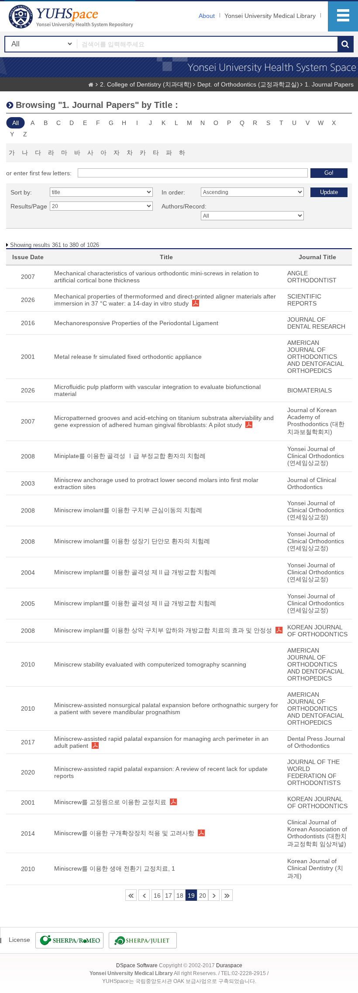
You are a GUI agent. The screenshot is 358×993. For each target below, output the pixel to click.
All (15, 122)
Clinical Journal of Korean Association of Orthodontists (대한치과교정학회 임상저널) (317, 833)
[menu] (343, 16)
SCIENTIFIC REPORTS (304, 300)
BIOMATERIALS (309, 390)
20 (202, 895)
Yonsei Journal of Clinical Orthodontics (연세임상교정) (315, 455)
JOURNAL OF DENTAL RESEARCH (316, 323)
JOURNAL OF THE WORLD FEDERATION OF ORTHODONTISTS (314, 772)
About (207, 15)
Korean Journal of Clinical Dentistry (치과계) (315, 868)
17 (168, 895)
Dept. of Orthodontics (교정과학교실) (248, 84)
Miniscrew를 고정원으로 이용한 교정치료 (110, 802)
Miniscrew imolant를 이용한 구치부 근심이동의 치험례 (128, 510)
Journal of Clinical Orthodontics (311, 483)
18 (179, 895)
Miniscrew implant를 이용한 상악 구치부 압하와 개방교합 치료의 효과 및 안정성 (163, 630)
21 (214, 895)
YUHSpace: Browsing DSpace (72, 16)
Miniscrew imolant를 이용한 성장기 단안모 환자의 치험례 (132, 541)
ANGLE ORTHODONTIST (312, 277)
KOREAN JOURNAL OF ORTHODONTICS (317, 631)
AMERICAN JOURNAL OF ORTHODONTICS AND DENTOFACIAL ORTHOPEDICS (315, 356)
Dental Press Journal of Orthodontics (316, 742)
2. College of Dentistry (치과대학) (146, 84)
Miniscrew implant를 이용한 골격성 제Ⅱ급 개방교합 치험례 (135, 572)
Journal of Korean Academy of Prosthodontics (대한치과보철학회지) (315, 420)
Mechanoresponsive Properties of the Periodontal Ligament (136, 322)
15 (144, 895)
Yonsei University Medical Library (270, 15)
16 (157, 895)
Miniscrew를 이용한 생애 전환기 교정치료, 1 (114, 868)
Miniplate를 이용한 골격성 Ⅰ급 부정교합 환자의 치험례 (130, 455)
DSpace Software (137, 965)
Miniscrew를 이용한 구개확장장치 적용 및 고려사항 (124, 833)
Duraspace (229, 965)
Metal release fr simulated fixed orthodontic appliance (128, 356)
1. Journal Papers (329, 84)
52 (227, 895)
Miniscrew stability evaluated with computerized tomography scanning (150, 664)
